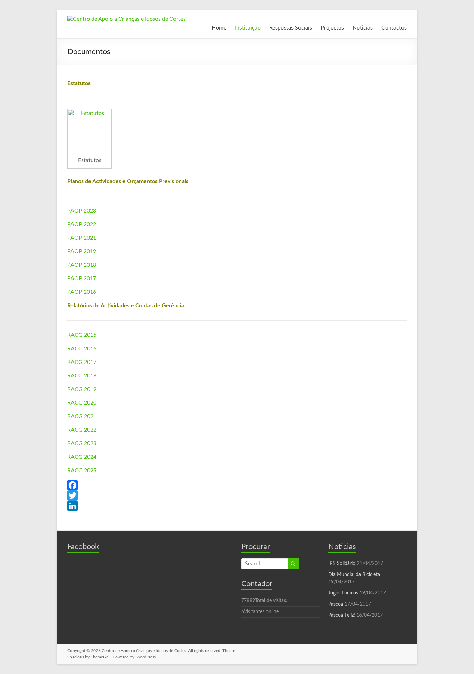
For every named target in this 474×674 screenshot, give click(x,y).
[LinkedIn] (237, 506)
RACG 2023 (81, 443)
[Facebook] (237, 485)
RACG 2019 (81, 389)
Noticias (363, 28)
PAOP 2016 (81, 292)
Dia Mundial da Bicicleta (354, 574)
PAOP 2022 (81, 224)
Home (219, 28)
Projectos (332, 28)
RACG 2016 (81, 348)
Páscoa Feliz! (341, 615)
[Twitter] (237, 495)
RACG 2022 (81, 430)
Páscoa (335, 604)
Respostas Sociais (290, 28)
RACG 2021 (81, 416)
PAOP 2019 (81, 251)
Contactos (394, 28)
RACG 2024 (81, 457)
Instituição (248, 28)
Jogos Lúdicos (343, 593)
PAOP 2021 (81, 238)
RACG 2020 (81, 403)
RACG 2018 (81, 375)
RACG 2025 (81, 470)
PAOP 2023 (81, 211)
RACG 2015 (81, 335)
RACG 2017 (81, 362)
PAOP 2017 (81, 278)
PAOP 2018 (81, 265)
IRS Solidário (341, 563)
